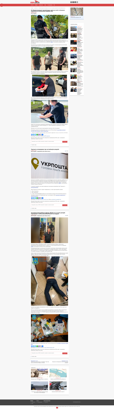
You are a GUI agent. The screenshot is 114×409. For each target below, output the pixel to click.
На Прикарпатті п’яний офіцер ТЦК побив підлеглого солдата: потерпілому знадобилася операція (79, 91)
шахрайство (58, 199)
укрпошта (54, 199)
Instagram (71, 2)
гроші (45, 347)
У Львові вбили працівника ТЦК (75, 17)
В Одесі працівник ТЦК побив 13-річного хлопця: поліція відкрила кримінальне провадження (80, 51)
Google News (77, 2)
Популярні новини (39, 199)
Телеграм (75, 2)
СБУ (53, 347)
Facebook (73, 2)
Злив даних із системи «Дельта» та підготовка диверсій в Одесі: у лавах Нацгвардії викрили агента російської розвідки (80, 38)
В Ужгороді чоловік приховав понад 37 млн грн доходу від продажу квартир (80, 84)
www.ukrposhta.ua (34, 187)
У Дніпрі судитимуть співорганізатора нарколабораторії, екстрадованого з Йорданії (80, 71)
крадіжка (48, 136)
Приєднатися (65, 141)
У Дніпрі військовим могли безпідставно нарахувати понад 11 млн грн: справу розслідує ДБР (80, 44)
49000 (51, 42)
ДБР (45, 136)
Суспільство (38, 136)
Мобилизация (49, 347)
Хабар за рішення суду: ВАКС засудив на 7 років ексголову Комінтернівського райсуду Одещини (80, 64)
